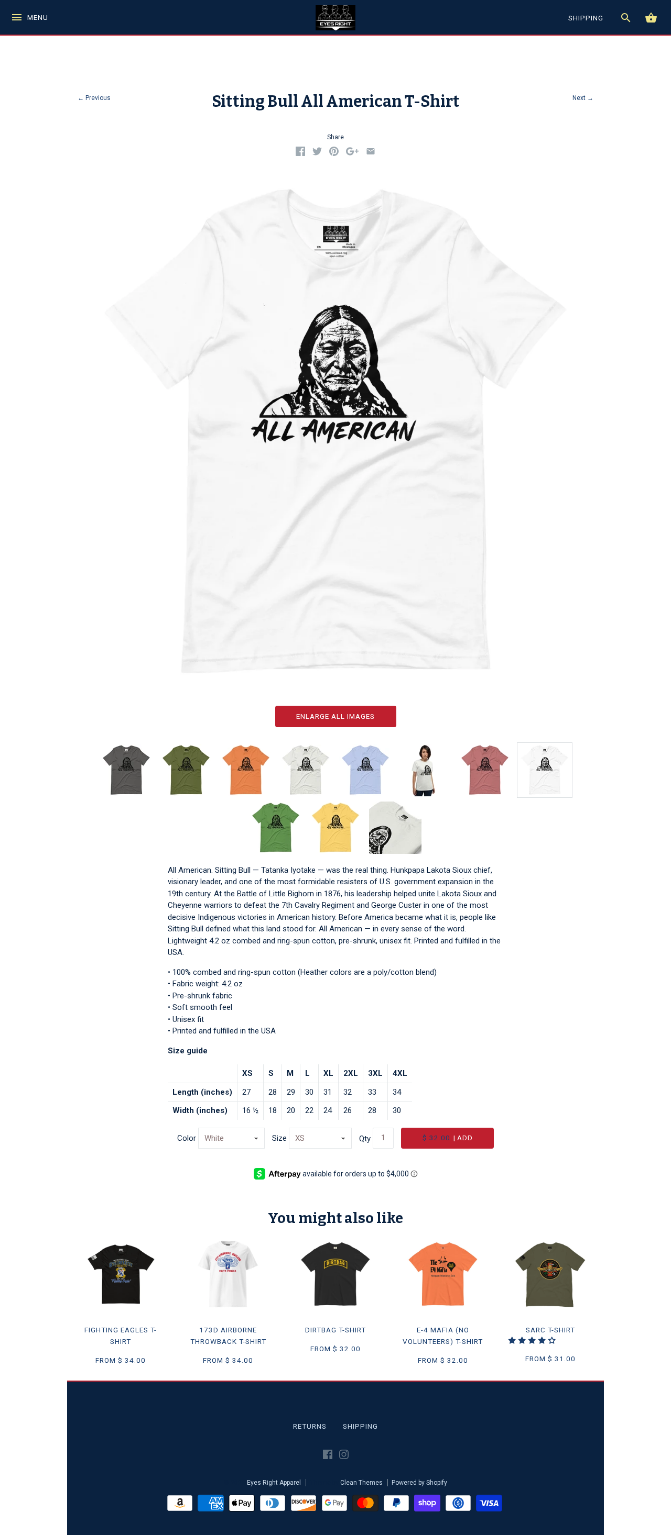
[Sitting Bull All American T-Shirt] (544, 770)
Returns (310, 1426)
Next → (582, 98)
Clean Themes (361, 1482)
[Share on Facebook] (300, 153)
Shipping (360, 1426)
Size (279, 1138)
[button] (533, 1340)
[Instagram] (344, 1456)
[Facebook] (327, 1456)
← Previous (94, 98)
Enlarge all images (335, 716)
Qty (365, 1138)
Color (186, 1138)
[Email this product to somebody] (370, 153)
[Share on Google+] (352, 153)
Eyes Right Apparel (274, 1482)
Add (448, 1137)
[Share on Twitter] (317, 153)
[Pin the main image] (334, 153)
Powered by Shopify (419, 1482)
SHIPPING (585, 18)
